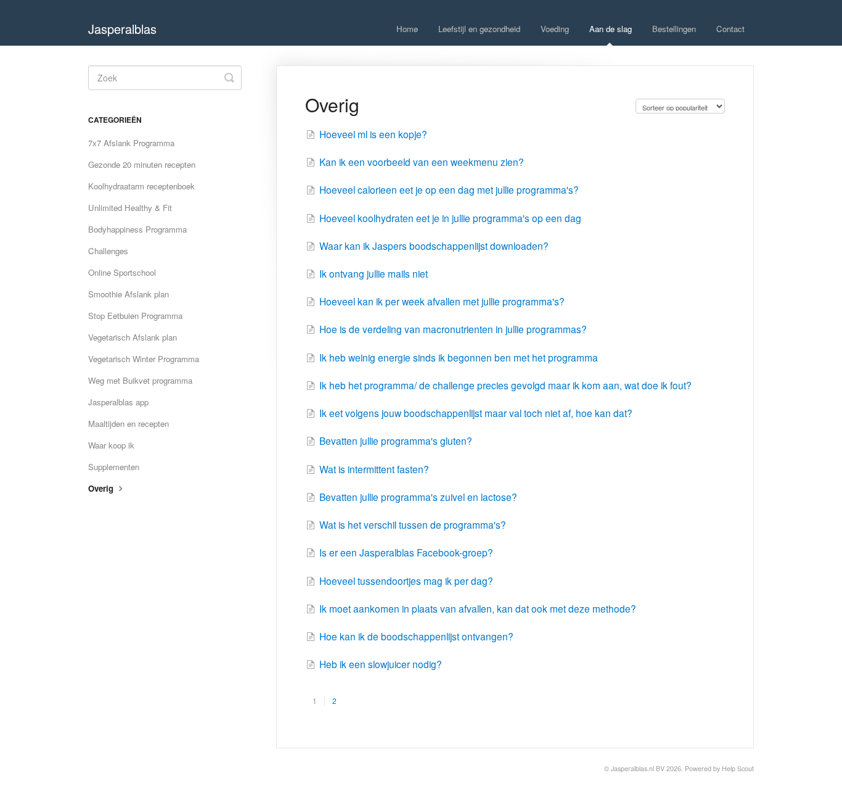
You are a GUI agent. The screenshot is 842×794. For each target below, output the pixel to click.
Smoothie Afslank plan (128, 294)
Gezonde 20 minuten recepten (141, 164)
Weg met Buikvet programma (140, 380)
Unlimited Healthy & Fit (130, 207)
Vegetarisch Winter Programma (143, 359)
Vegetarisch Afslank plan (132, 337)
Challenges (108, 251)
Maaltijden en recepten (128, 423)
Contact (730, 29)
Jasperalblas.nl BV (637, 768)
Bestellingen (674, 29)
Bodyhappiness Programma (137, 229)
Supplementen (113, 467)
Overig (102, 488)
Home (407, 29)
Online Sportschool (122, 272)
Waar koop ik (111, 445)
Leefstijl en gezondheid (479, 29)
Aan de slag (610, 29)
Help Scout (738, 768)
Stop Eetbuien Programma (135, 315)
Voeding (555, 29)
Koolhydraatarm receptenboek (141, 186)
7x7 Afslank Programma (131, 143)
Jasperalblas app (118, 402)
